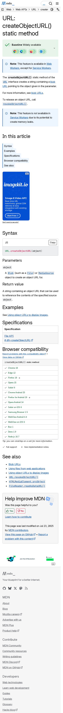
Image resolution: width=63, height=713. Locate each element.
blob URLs (37, 92)
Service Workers (42, 68)
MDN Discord (9, 662)
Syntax (8, 146)
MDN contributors (18, 530)
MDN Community (11, 645)
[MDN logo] (8, 574)
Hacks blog (8, 709)
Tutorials (7, 698)
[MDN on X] (15, 588)
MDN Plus (8, 625)
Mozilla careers (10, 614)
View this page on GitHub (19, 534)
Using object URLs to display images (27, 314)
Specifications (12, 155)
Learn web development (15, 687)
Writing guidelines (12, 656)
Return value (13, 284)
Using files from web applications (27, 468)
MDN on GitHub (11, 667)
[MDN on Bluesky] (10, 588)
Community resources (14, 651)
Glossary (7, 704)
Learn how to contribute (18, 516)
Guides (6, 693)
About (5, 603)
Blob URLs (14, 464)
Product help (9, 630)
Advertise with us (11, 619)
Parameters (12, 260)
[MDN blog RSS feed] (26, 588)
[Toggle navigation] (57, 3)
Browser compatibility (16, 160)
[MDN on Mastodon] (21, 588)
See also (9, 165)
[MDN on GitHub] (4, 588)
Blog (5, 608)
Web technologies (12, 682)
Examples (9, 150)
